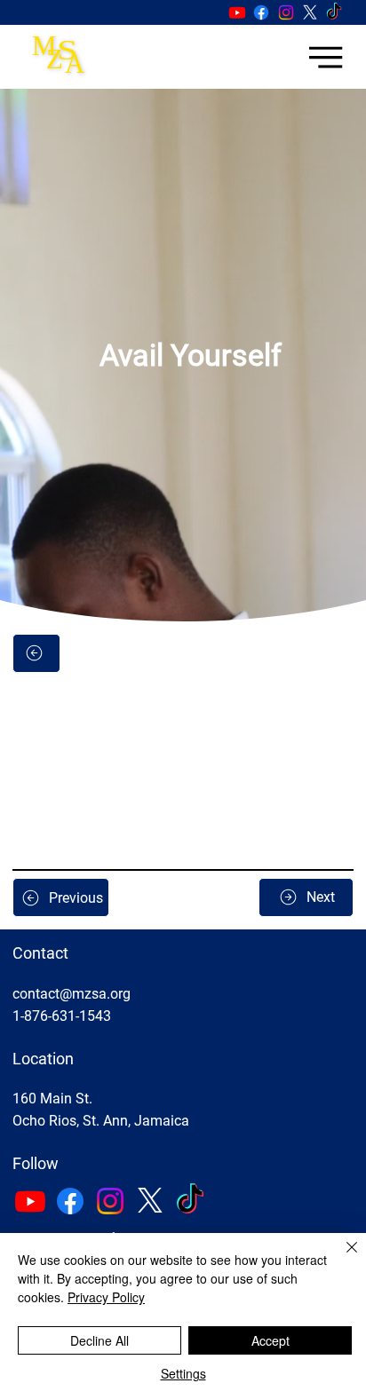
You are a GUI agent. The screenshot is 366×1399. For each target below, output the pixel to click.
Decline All (99, 1340)
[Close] (341, 1258)
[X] (310, 12)
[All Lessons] (36, 653)
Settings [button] (183, 1373)
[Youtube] (237, 12)
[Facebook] (261, 12)
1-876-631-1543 (61, 1016)
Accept (270, 1340)
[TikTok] (334, 12)
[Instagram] (286, 12)
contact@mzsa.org (71, 993)
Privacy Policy (106, 1297)
